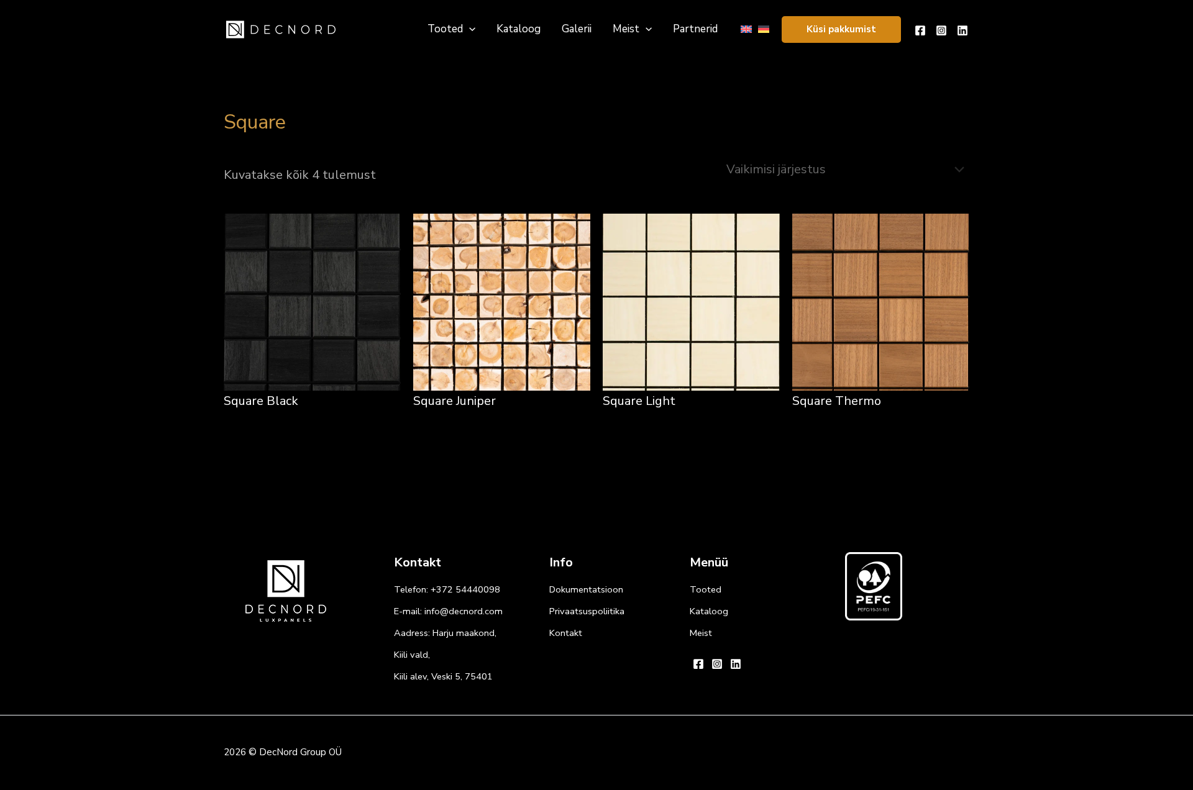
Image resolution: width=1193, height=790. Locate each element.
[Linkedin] (962, 30)
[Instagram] (941, 30)
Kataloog (709, 611)
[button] (841, 29)
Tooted (705, 589)
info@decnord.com (463, 611)
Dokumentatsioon (586, 589)
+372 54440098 (465, 589)
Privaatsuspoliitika (586, 611)
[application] (469, 29)
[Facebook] (920, 30)
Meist (701, 633)
